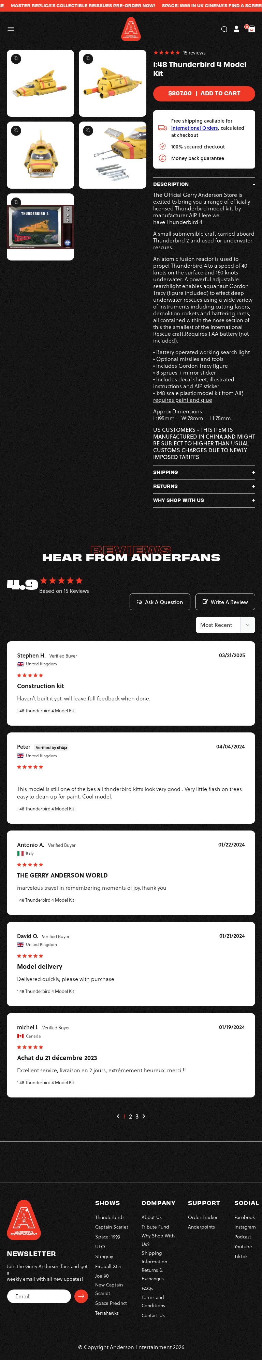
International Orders (194, 127)
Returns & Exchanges (153, 1274)
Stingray (104, 1256)
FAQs (147, 1288)
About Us (152, 1217)
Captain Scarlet (111, 1226)
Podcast (242, 1236)
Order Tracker (203, 1217)
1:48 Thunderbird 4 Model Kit (45, 710)
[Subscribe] (81, 1296)
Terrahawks (107, 1312)
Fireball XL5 (108, 1266)
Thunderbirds (110, 1217)
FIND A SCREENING (238, 5)
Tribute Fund (155, 1226)
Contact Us (153, 1315)
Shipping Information (154, 1257)
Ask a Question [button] (164, 602)
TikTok (241, 1256)
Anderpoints (201, 1226)
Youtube (243, 1246)
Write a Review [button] (229, 602)
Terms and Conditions (153, 1301)
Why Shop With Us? (158, 1240)
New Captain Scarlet (109, 1289)
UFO (100, 1246)
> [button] (143, 1116)
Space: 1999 (107, 1236)
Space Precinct (111, 1303)
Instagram (245, 1226)
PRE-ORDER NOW (121, 5)
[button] (11, 29)
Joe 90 (102, 1275)
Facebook (244, 1217)
